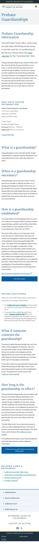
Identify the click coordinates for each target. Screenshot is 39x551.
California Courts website (10, 374)
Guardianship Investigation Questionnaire (17, 274)
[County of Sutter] (12, 8)
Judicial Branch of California (19, 2)
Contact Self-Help (8, 135)
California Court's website (16, 305)
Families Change (10, 481)
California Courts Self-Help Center (16, 472)
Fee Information (19, 279)
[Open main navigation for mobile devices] (36, 6)
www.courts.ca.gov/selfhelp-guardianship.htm (20, 475)
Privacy (4, 536)
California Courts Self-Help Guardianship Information (19, 450)
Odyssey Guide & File (16, 314)
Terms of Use (24, 536)
